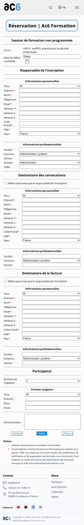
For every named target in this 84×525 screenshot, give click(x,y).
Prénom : (10, 90)
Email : (8, 104)
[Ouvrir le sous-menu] (77, 7)
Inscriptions (59, 487)
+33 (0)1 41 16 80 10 (19, 488)
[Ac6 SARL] (7, 519)
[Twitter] (26, 507)
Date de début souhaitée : (12, 59)
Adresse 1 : (11, 108)
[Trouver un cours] (50, 7)
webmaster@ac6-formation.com (29, 520)
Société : (9, 149)
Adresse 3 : (10, 117)
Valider (42, 433)
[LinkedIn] (33, 507)
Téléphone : (11, 99)
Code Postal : (9, 123)
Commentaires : (12, 422)
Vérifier (17, 433)
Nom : (8, 95)
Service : (9, 158)
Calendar (57, 492)
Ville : (8, 129)
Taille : (7, 167)
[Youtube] (18, 507)
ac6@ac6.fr (14, 482)
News (55, 497)
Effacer (67, 433)
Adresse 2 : (10, 113)
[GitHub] (41, 507)
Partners (57, 482)
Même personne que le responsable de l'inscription (37, 183)
